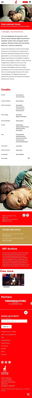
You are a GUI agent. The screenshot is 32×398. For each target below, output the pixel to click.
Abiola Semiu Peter (20, 128)
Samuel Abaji (19, 130)
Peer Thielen (19, 114)
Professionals (5, 340)
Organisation (5, 343)
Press (3, 351)
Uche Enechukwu (20, 140)
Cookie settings (6, 378)
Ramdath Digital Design (7, 389)
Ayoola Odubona (20, 134)
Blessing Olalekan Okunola (22, 126)
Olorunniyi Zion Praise (21, 138)
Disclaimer (4, 384)
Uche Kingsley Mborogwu (22, 141)
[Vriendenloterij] (10, 302)
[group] (13, 281)
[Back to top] (26, 312)
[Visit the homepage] (16, 2)
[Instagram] (6, 362)
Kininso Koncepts (20, 96)
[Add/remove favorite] (27, 215)
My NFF (3, 349)
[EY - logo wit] (28, 302)
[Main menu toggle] (2, 2)
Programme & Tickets (8, 331)
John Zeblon (19, 146)
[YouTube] (2, 362)
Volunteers (4, 346)
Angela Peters (19, 105)
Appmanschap (19, 389)
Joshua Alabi (19, 150)
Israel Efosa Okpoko (20, 136)
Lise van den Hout (20, 108)
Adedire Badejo (19, 125)
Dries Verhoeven (20, 95)
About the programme (8, 334)
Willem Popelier (19, 120)
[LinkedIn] (9, 362)
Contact (3, 354)
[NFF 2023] (1, 31)
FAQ (2, 337)
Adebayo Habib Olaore (21, 116)
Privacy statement (6, 380)
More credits (4, 158)
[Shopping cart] (30, 2)
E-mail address (6, 318)
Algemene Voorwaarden (8, 382)
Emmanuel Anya (20, 110)
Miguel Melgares (20, 154)
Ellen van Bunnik (20, 107)
